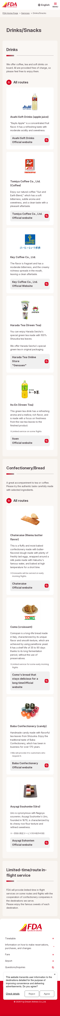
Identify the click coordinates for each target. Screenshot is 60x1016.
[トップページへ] (9, 5)
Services (25, 13)
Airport (8, 960)
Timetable (10, 938)
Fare (7, 954)
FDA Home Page (10, 13)
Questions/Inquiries (15, 967)
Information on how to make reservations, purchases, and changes (27, 946)
